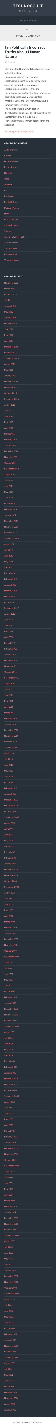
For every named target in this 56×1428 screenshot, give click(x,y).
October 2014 (10, 463)
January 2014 (10, 515)
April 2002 (8, 1322)
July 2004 (8, 1177)
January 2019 (10, 306)
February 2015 (10, 439)
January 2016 (10, 376)
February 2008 (10, 927)
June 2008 (8, 904)
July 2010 (8, 759)
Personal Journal (11, 225)
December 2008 (11, 869)
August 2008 (9, 893)
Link (6, 190)
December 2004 (11, 1148)
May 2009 (8, 840)
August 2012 (9, 614)
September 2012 (11, 608)
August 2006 (9, 1032)
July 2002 (8, 1305)
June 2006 (8, 1044)
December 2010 (11, 730)
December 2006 (11, 1009)
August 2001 (9, 1363)
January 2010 (10, 794)
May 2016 (8, 370)
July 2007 (8, 968)
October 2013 (10, 532)
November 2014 (11, 457)
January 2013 (10, 585)
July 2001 (8, 1369)
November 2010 (11, 736)
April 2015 (8, 428)
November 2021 (11, 283)
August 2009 (9, 823)
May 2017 (8, 335)
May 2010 (8, 771)
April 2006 (8, 1055)
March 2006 (9, 1061)
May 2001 (8, 1375)
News (6, 214)
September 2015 (11, 399)
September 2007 (11, 956)
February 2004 (10, 1206)
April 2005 (8, 1125)
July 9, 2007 (10, 62)
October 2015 (10, 393)
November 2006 (11, 1015)
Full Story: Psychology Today (18, 131)
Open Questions (11, 219)
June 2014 (8, 486)
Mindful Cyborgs (11, 202)
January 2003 (10, 1270)
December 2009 (11, 800)
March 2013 (9, 573)
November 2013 (11, 527)
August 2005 (9, 1102)
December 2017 (11, 323)
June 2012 (8, 625)
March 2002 (9, 1328)
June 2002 (8, 1311)
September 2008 (11, 887)
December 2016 (11, 347)
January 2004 (10, 1212)
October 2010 (10, 741)
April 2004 (8, 1195)
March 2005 (9, 1131)
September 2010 (11, 747)
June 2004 (8, 1183)
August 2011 (9, 683)
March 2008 (9, 922)
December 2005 (11, 1078)
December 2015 (11, 381)
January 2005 (10, 1142)
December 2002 (11, 1276)
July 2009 (8, 829)
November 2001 (11, 1346)
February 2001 (10, 1392)
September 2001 (11, 1357)
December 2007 (11, 939)
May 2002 (8, 1317)
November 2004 (11, 1154)
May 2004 (8, 1189)
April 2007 (8, 985)
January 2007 (10, 1003)
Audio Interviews (11, 150)
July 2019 (8, 300)
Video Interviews (11, 260)
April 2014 (8, 498)
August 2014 (9, 474)
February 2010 (10, 788)
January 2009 (10, 863)
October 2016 (10, 352)
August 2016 (9, 364)
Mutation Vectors (11, 208)
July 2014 (8, 480)
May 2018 (8, 312)
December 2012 (11, 591)
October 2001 (10, 1351)
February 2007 (10, 997)
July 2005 (8, 1107)
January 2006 (10, 1073)
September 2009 (11, 817)
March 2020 (9, 288)
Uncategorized (10, 254)
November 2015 (11, 387)
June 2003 (8, 1253)
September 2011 (11, 678)
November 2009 (11, 805)
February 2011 (10, 718)
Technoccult (28, 6)
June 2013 (8, 556)
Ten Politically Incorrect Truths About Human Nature (24, 52)
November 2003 (11, 1224)
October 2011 (10, 672)
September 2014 (11, 469)
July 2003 (8, 1247)
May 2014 (8, 492)
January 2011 (10, 724)
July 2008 (8, 898)
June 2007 (8, 974)
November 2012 (11, 596)
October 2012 (10, 602)
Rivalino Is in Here (11, 242)
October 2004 (10, 1160)
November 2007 (11, 945)
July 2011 (8, 689)
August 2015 (9, 405)
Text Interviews (11, 248)
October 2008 (10, 881)
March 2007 (9, 991)
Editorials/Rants (11, 161)
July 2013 (8, 550)
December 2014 (11, 451)
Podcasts (8, 231)
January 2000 (10, 1410)
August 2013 (9, 544)
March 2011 (9, 713)
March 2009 (9, 852)
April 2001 (8, 1381)
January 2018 (10, 317)
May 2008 (8, 910)
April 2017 (8, 341)
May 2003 (8, 1259)
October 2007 (10, 951)
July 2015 (8, 410)
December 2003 (11, 1218)
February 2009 (10, 858)
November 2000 (11, 1398)
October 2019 (10, 294)
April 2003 (8, 1264)
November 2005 (11, 1084)
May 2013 (8, 561)
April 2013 (8, 567)
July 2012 (8, 620)
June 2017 (8, 329)
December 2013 (11, 521)
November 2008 (11, 875)
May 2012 (8, 631)
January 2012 (10, 654)
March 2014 (9, 503)
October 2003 (10, 1229)
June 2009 (8, 835)
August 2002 (9, 1299)
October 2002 (10, 1288)
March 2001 (9, 1386)
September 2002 (11, 1293)
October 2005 (10, 1090)
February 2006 (10, 1067)
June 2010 (8, 765)
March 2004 (9, 1200)
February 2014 (10, 509)
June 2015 (8, 416)
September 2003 (11, 1235)
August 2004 (9, 1171)
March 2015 (9, 434)
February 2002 (10, 1334)
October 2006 (10, 1020)
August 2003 (9, 1241)
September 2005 (11, 1096)
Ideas (6, 179)
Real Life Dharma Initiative (15, 237)
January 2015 (10, 445)
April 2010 (8, 776)
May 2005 (8, 1119)
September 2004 (11, 1166)
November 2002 (11, 1282)
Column (7, 155)
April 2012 (8, 637)
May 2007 (8, 980)
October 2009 (10, 811)
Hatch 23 (8, 173)
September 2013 (11, 538)
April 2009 (8, 846)
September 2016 (11, 358)
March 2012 (9, 643)
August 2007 (9, 962)
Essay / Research (11, 167)
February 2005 (10, 1137)
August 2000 (9, 1404)
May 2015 (8, 422)
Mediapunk (9, 196)
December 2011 (11, 660)
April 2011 (8, 707)
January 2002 (10, 1340)
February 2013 (10, 579)
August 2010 (9, 753)
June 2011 (8, 695)
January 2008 (10, 933)
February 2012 (10, 649)
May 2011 (8, 701)
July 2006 (8, 1038)
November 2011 (11, 666)
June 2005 (8, 1113)
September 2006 (11, 1026)
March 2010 (9, 782)
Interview (8, 184)
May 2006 (8, 1049)
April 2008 (8, 916)
